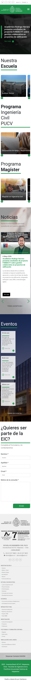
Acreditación (5, 574)
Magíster (4, 632)
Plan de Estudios (6, 586)
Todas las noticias (15, 306)
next (29, 98)
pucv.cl (18, 2)
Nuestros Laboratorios (7, 611)
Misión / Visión (5, 570)
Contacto (24, 2)
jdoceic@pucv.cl (22, 555)
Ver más (9, 41)
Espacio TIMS (5, 613)
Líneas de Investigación (7, 621)
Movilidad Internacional (7, 595)
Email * (3, 471)
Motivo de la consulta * (10, 480)
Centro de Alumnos (6, 578)
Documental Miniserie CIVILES (9, 644)
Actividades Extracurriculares (8, 603)
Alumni (3, 576)
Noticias (4, 234)
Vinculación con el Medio (9, 639)
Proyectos (4, 624)
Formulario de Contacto (7, 593)
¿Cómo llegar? (15, 550)
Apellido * (4, 463)
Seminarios (4, 646)
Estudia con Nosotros (8, 582)
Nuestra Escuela (6, 565)
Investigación (5, 619)
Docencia (4, 598)
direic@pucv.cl (10, 555)
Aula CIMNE (4, 615)
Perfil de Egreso (5, 589)
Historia (3, 568)
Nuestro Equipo (5, 572)
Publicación (4, 626)
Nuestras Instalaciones (7, 609)
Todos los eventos (15, 413)
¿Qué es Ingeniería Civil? (7, 584)
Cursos (3, 636)
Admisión (4, 591)
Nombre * (4, 454)
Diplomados (4, 634)
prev (2, 98)
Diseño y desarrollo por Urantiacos (15, 679)
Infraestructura (6, 607)
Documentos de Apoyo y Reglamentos (10, 601)
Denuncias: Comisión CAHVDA (15, 656)
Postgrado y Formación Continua (11, 629)
